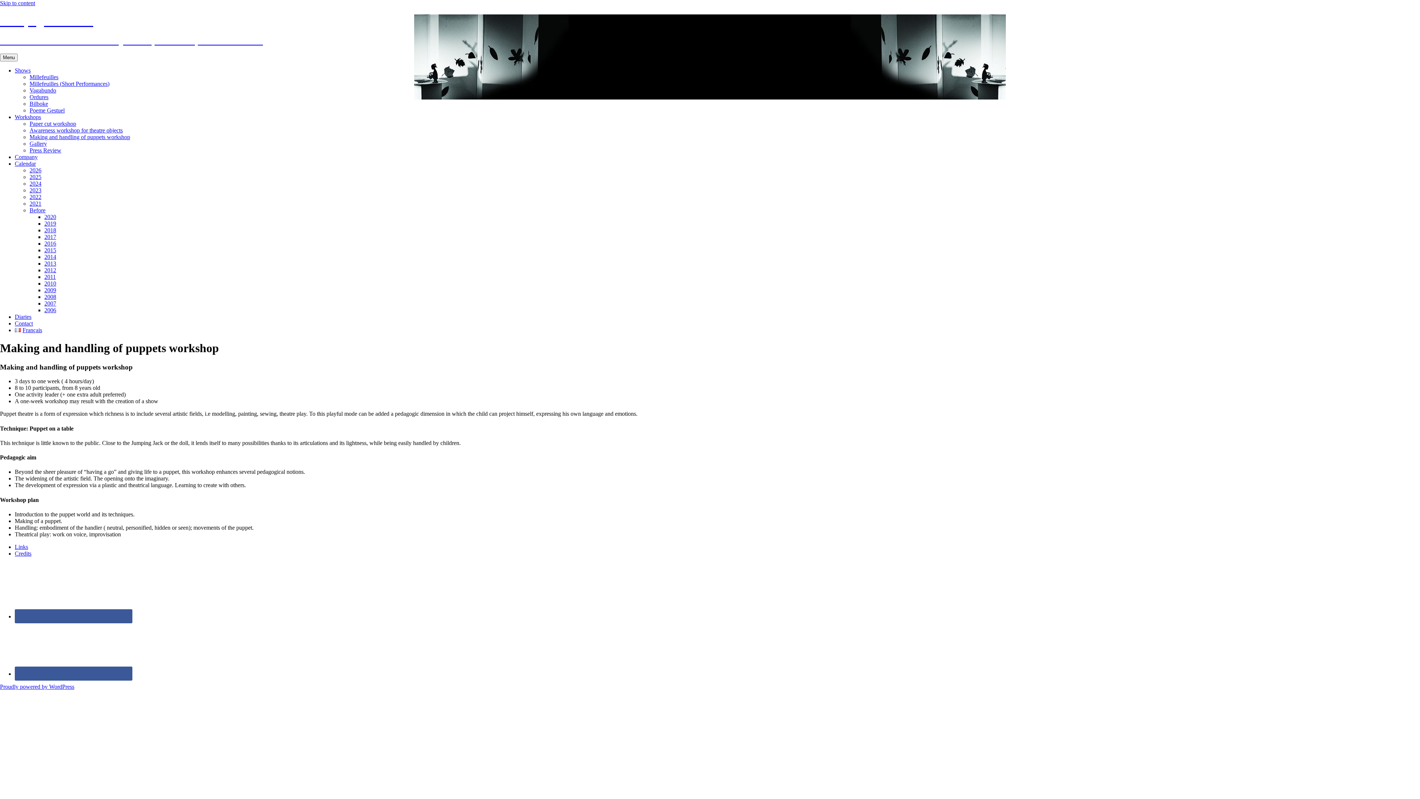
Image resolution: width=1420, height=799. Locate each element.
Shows (23, 70)
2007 (50, 303)
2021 (35, 203)
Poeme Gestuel (47, 110)
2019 (50, 223)
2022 (35, 197)
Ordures (39, 97)
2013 (50, 263)
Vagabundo (43, 90)
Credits (23, 553)
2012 (50, 270)
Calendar (25, 164)
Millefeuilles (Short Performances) (69, 84)
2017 (50, 237)
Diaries (23, 317)
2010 (50, 283)
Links (21, 547)
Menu (9, 57)
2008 (50, 297)
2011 (50, 277)
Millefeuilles (44, 77)
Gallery (38, 144)
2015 (50, 250)
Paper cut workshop (53, 124)
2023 (35, 190)
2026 (35, 170)
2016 (50, 243)
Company (26, 157)
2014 (50, 257)
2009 (50, 290)
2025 (35, 177)
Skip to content (17, 3)
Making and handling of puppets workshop (80, 137)
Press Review (45, 150)
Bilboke (39, 104)
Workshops (28, 117)
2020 (50, 217)
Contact (24, 323)
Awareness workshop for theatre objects (76, 130)
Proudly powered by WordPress (37, 687)
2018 (50, 230)
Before (37, 210)
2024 (35, 184)
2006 (50, 310)
